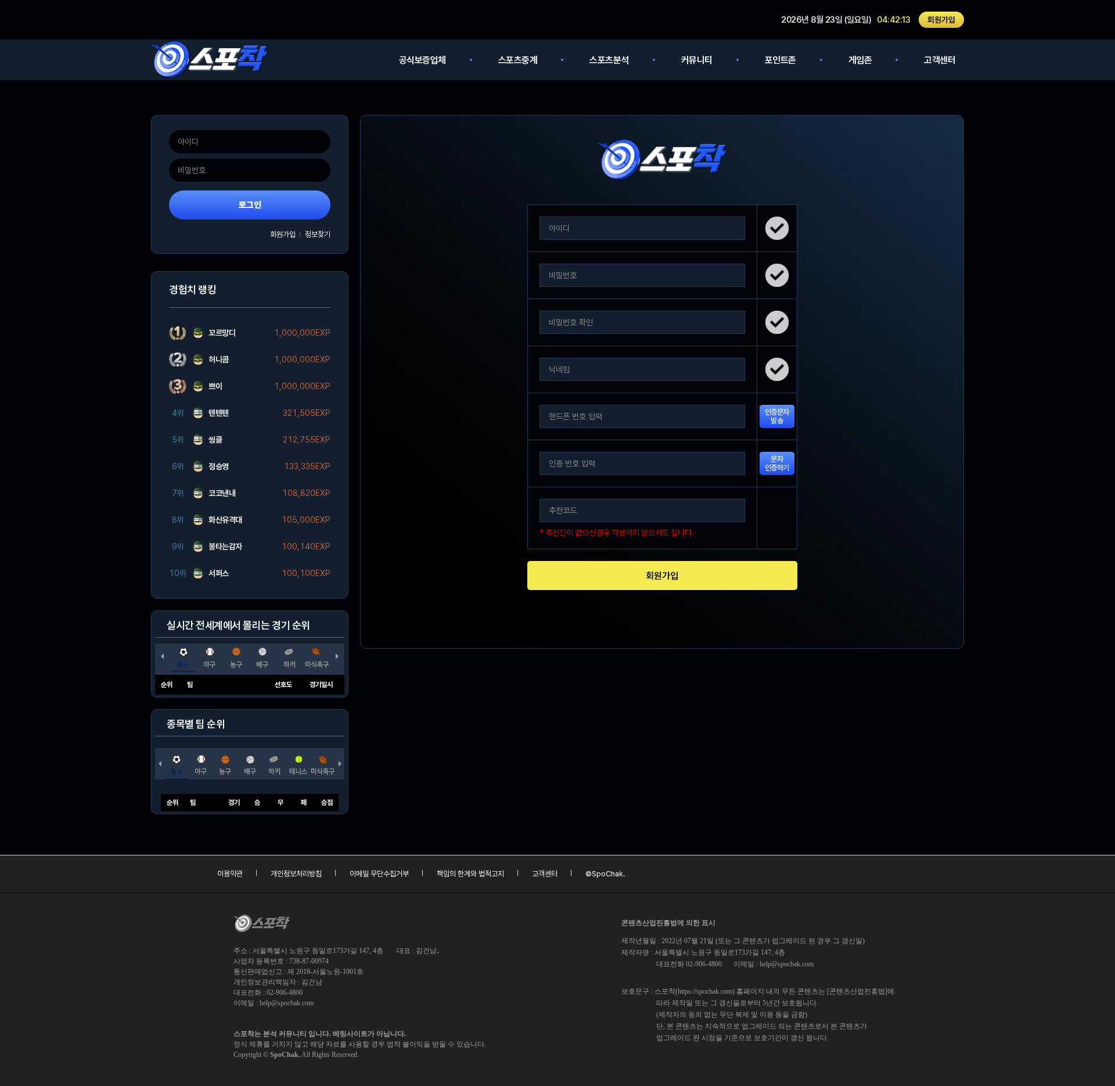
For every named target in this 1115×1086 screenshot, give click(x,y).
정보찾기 (317, 234)
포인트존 (780, 60)
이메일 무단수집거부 (379, 873)
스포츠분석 (609, 60)
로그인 (250, 205)
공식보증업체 (422, 60)
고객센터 (939, 60)
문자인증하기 (777, 463)
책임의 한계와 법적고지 (470, 873)
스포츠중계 (518, 60)
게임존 (860, 60)
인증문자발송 (777, 416)
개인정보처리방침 (296, 873)
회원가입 (941, 19)
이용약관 (230, 873)
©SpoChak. (605, 873)
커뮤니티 (697, 60)
